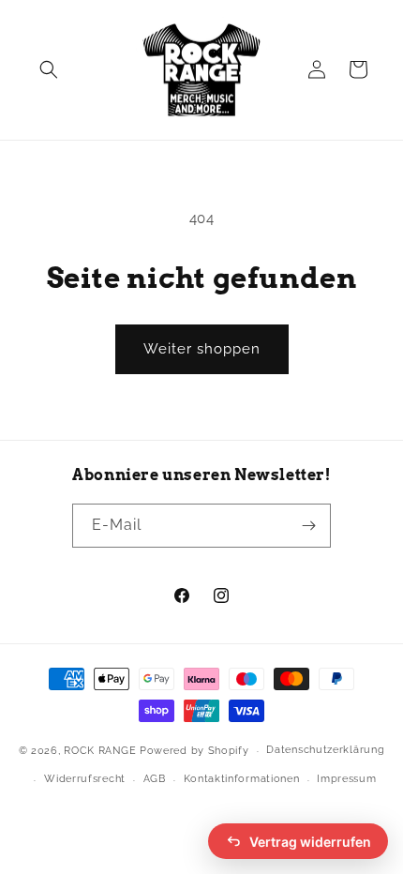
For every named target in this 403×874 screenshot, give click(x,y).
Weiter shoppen (202, 348)
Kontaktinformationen (242, 779)
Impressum (346, 779)
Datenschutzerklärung (325, 750)
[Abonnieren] (309, 526)
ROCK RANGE (100, 751)
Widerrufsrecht (85, 779)
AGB (154, 779)
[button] (48, 69)
